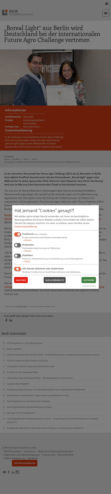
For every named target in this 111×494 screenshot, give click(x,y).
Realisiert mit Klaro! (89, 285)
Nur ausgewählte (54, 280)
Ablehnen (21, 280)
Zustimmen (88, 280)
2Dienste (26, 250)
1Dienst (26, 261)
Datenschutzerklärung (25, 226)
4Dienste (26, 240)
